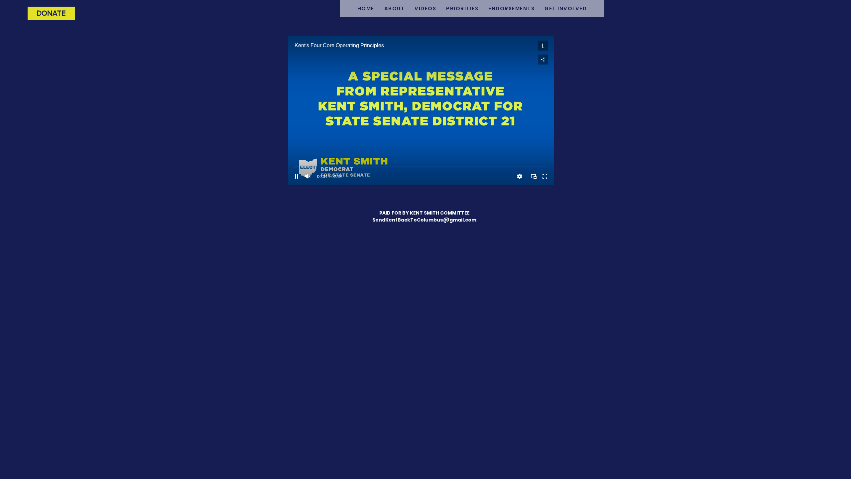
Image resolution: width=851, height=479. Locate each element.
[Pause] (296, 176)
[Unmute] (308, 176)
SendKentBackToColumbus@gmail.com (424, 220)
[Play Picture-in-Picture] (533, 176)
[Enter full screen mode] (545, 176)
